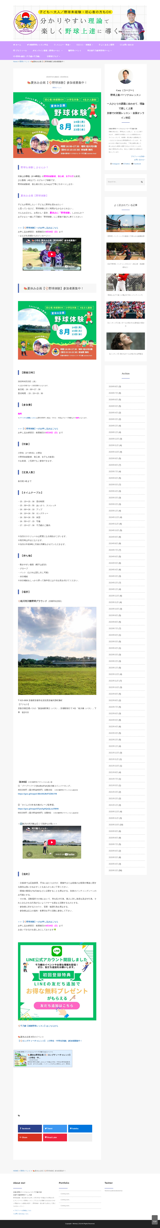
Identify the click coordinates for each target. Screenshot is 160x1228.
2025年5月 (113, 484)
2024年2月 (113, 583)
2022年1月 (113, 746)
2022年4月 (113, 726)
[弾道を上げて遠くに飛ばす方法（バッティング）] (125, 282)
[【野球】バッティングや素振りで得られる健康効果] (125, 223)
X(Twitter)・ (127, 164)
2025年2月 (113, 504)
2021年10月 (114, 766)
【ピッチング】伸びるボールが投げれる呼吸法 (125, 354)
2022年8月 (113, 700)
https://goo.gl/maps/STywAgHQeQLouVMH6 (38, 809)
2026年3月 (113, 419)
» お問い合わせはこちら (20, 1214)
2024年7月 (113, 550)
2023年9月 (113, 615)
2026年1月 (113, 432)
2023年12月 (114, 596)
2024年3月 (113, 576)
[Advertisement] (33, 1096)
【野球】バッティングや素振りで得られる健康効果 (126, 236)
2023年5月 (113, 641)
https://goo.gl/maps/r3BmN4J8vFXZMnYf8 (37, 794)
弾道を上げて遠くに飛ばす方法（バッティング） (126, 295)
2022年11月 (114, 681)
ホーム (18, 45)
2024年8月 (113, 543)
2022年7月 (113, 707)
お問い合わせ (128, 45)
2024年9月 (113, 537)
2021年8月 (113, 772)
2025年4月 (113, 491)
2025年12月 (114, 439)
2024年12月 (114, 517)
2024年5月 (113, 563)
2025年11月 (114, 445)
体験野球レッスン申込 (38, 45)
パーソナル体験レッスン (27, 418)
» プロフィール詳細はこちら (22, 1210)
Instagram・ (116, 164)
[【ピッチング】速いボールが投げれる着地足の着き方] (125, 310)
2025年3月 (113, 498)
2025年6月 (113, 478)
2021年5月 (113, 785)
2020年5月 (113, 857)
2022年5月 (113, 720)
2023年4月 (113, 648)
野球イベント (76, 51)
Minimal (75, 1223)
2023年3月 (113, 655)
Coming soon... (65, 1194)
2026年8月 (113, 386)
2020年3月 (113, 870)
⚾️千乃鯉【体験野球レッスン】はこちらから (38, 1026)
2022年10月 (114, 687)
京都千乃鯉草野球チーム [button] (99, 51)
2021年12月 (114, 753)
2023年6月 (113, 635)
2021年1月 (113, 805)
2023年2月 (113, 661)
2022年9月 (113, 694)
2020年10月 (114, 825)
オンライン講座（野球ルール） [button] (47, 51)
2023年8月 (113, 622)
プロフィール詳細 (137, 156)
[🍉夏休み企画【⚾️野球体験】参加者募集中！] (57, 125)
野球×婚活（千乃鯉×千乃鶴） (28, 56)
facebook (26, 1129)
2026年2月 (113, 426)
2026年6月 (113, 399)
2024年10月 (114, 530)
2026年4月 (113, 413)
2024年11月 (114, 524)
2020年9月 (113, 831)
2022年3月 (113, 733)
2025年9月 (113, 458)
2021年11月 (114, 759)
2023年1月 (113, 668)
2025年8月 (113, 465)
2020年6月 (113, 851)
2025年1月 (113, 511)
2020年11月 (114, 818)
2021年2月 (113, 798)
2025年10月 (114, 452)
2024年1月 (113, 589)
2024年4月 (113, 570)
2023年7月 (113, 628)
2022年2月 (113, 740)
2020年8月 (113, 838)
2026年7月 (113, 393)
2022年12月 (114, 674)
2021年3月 (113, 792)
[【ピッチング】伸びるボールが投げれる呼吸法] (125, 341)
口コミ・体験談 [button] (85, 45)
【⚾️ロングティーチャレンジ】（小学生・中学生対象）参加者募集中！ (50, 1041)
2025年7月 (113, 471)
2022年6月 (113, 713)
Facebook (137, 164)
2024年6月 (113, 556)
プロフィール (21, 51)
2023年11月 (114, 602)
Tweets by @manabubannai (113, 1191)
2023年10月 (114, 609)
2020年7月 (113, 844)
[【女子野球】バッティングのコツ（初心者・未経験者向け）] (125, 251)
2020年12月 (114, 811)
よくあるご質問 (107, 45)
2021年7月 (113, 779)
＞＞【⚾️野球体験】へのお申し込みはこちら (38, 228)
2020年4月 (113, 864)
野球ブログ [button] (54, 56)
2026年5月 (113, 406)
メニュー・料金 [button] (62, 45)
